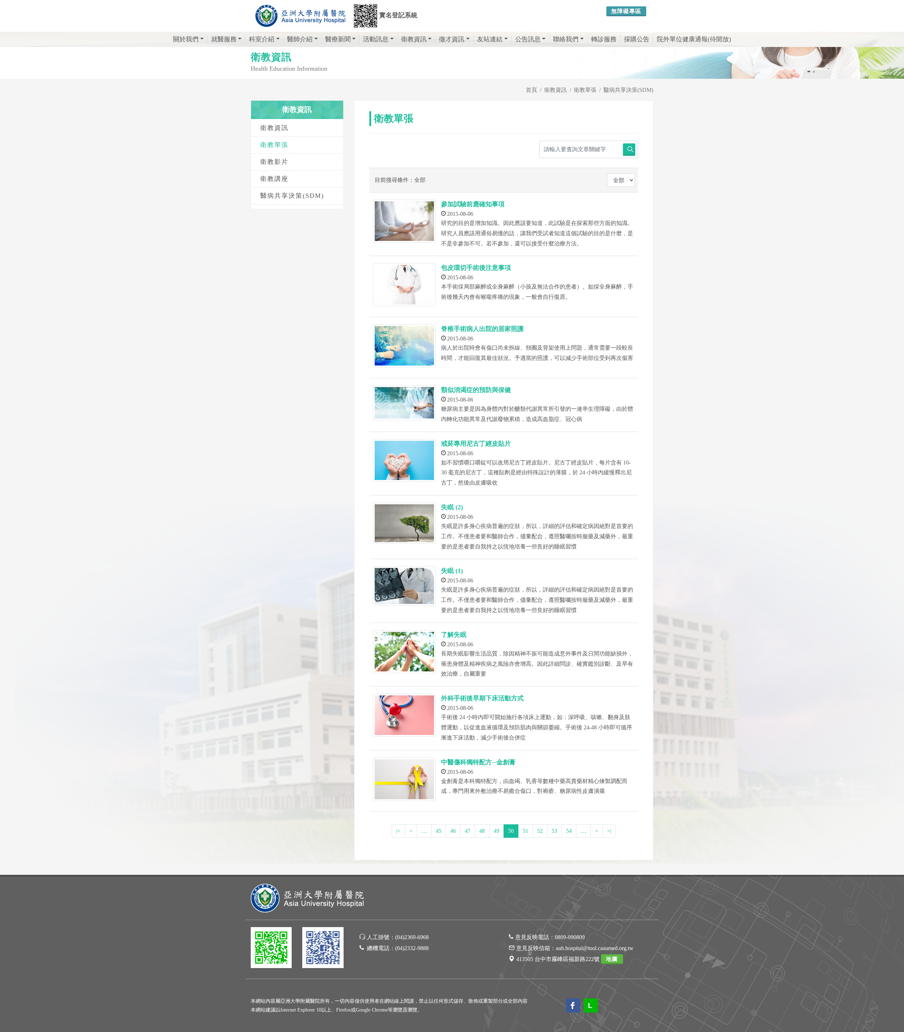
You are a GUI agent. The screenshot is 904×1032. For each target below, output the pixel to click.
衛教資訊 (414, 39)
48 (482, 831)
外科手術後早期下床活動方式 (482, 698)
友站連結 (489, 39)
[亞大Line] (271, 949)
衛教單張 (274, 144)
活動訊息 (375, 39)
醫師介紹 (300, 39)
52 (540, 831)
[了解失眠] (404, 651)
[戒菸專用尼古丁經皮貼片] (404, 460)
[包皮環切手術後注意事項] (404, 284)
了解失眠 (453, 634)
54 (569, 831)
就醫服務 (224, 39)
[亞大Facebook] (322, 949)
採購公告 (636, 39)
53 (554, 831)
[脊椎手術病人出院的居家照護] (404, 345)
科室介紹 (261, 39)
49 (496, 831)
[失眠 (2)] (404, 523)
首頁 (531, 90)
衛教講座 (274, 178)
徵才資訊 (451, 39)
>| (609, 831)
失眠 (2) (452, 507)
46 (453, 831)
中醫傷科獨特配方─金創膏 (478, 762)
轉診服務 (604, 39)
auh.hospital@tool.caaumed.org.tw (595, 948)
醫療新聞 (338, 39)
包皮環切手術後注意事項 (476, 267)
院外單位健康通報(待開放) (694, 39)
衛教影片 (274, 161)
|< (398, 831)
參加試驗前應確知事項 (473, 204)
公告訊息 (528, 39)
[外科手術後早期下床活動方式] (404, 715)
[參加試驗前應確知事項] (404, 221)
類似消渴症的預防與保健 (476, 389)
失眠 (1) (452, 570)
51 (525, 831)
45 (438, 831)
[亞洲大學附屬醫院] (300, 16)
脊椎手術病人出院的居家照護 (482, 328)
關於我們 (185, 39)
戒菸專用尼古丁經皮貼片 (476, 443)
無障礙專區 (626, 11)
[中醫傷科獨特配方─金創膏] (404, 779)
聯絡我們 (565, 39)
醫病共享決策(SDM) (292, 195)
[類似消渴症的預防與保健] (404, 402)
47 (467, 831)
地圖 (612, 959)
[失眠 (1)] (404, 585)
